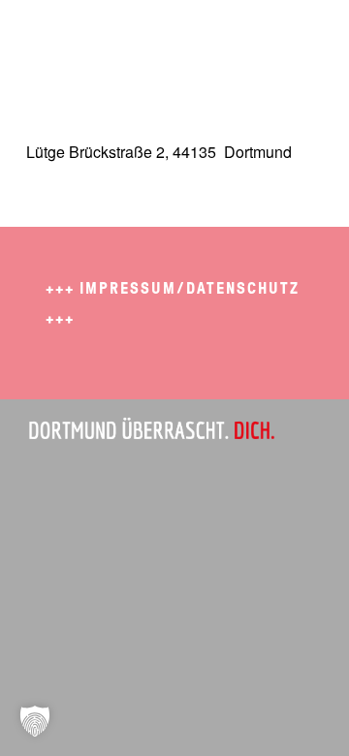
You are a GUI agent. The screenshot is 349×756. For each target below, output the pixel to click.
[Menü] (296, 39)
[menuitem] (296, 39)
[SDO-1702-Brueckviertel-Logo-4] (145, 39)
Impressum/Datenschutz (189, 288)
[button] (35, 721)
